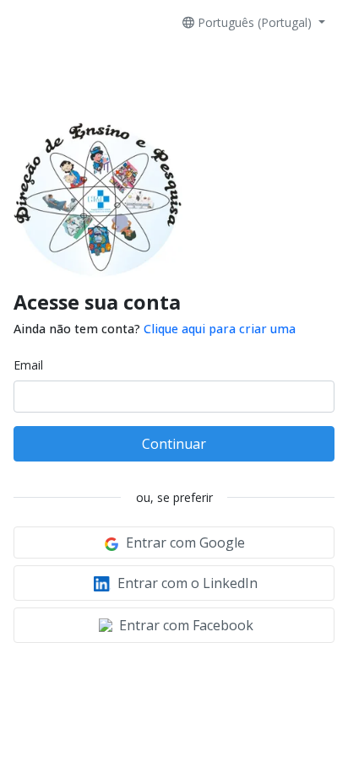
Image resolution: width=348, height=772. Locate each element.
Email (28, 365)
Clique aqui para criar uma (220, 329)
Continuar (174, 444)
